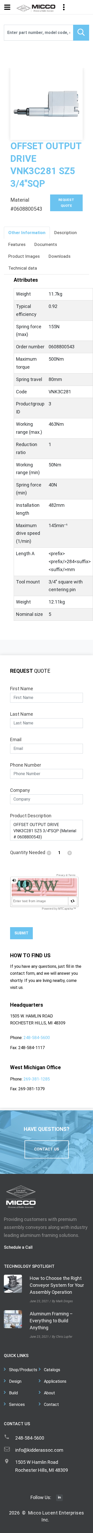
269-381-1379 (31, 1088)
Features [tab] (17, 244)
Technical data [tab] (22, 268)
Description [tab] (65, 232)
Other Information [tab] (26, 232)
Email (15, 739)
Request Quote (66, 202)
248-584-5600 (37, 1037)
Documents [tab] (45, 244)
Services (17, 1404)
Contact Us (46, 1149)
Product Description (30, 815)
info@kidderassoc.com (39, 1450)
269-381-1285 (37, 1079)
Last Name (21, 714)
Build (13, 1392)
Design (15, 1381)
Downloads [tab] (60, 256)
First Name (21, 688)
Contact (51, 1404)
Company (20, 790)
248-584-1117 (31, 1047)
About (49, 1392)
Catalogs (52, 1369)
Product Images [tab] (24, 256)
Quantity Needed (27, 852)
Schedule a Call (18, 1247)
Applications (55, 1381)
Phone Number (25, 765)
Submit (21, 933)
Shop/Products (23, 1369)
